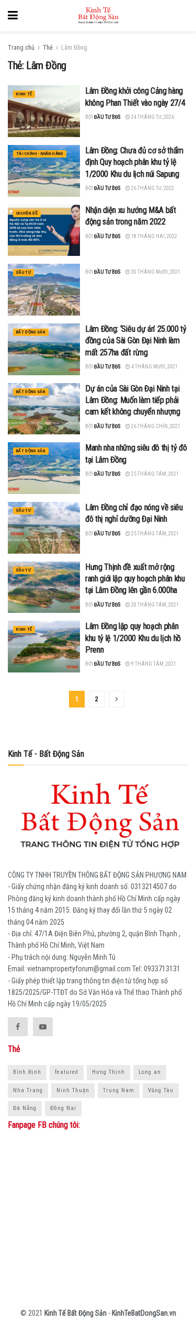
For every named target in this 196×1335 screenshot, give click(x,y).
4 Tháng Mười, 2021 (154, 366)
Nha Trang (28, 1090)
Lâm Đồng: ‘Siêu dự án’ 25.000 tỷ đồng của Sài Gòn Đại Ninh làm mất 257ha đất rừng (136, 340)
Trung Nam (118, 1090)
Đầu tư (23, 272)
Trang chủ (21, 47)
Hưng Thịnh (108, 1072)
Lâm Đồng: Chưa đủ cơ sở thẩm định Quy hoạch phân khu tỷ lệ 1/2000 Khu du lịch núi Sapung (134, 162)
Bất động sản (30, 332)
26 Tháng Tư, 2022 (152, 188)
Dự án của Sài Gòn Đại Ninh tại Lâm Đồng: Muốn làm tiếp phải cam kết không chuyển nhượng (132, 400)
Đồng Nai (63, 1108)
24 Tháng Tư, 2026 (152, 117)
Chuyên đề (27, 213)
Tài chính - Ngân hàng (39, 153)
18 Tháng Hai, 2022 (153, 236)
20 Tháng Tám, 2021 (154, 605)
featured (66, 1072)
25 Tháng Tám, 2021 (154, 474)
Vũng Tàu (161, 1090)
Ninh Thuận (72, 1090)
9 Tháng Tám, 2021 (153, 664)
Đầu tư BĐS (107, 117)
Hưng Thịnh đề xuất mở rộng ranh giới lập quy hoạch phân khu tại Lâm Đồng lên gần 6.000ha (135, 579)
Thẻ (48, 47)
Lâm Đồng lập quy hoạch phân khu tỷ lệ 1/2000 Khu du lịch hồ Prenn (133, 638)
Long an (150, 1072)
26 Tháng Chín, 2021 (155, 426)
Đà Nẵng (25, 1108)
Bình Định (27, 1072)
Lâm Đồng (74, 47)
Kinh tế (24, 94)
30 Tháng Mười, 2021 (155, 272)
